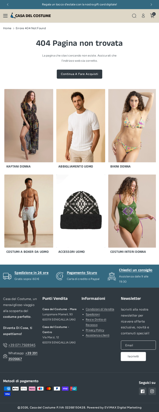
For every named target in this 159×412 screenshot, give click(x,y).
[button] (6, 15)
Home (7, 28)
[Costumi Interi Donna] (129, 215)
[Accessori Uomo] (77, 215)
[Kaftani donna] (25, 130)
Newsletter (131, 298)
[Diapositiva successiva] (151, 4)
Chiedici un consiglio (135, 270)
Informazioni (93, 298)
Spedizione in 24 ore (31, 273)
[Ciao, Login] (143, 15)
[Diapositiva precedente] (7, 4)
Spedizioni (93, 314)
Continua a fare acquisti (79, 74)
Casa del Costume (43, 407)
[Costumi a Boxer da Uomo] (25, 215)
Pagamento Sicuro (82, 273)
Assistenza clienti (97, 335)
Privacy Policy (95, 330)
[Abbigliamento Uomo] (77, 130)
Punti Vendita (55, 298)
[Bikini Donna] (129, 130)
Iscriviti (133, 356)
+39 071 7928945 (22, 345)
